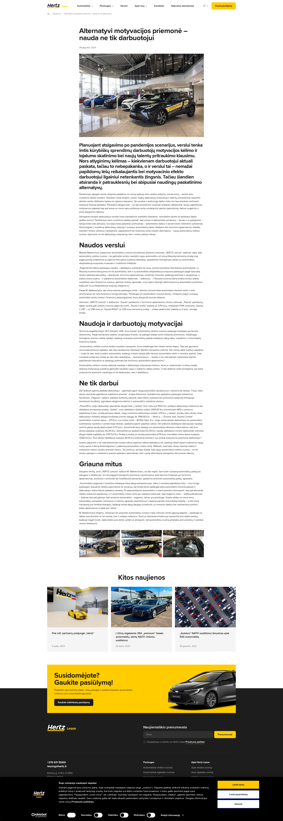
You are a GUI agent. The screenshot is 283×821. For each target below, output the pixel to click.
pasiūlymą (197, 302)
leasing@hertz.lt (56, 766)
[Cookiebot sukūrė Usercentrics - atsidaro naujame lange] (39, 815)
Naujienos (57, 13)
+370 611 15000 (56, 762)
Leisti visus (238, 784)
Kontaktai (159, 6)
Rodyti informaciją (170, 815)
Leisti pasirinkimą (238, 794)
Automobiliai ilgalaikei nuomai (158, 772)
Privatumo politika (195, 742)
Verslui (124, 6)
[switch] (98, 815)
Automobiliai (83, 6)
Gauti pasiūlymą (223, 6)
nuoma (186, 449)
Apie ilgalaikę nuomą (202, 772)
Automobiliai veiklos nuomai (157, 767)
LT (204, 6)
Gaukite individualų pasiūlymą (74, 702)
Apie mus (140, 6)
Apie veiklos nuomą (201, 767)
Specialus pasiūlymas (182, 6)
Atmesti (238, 804)
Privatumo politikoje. (82, 801)
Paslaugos (105, 6)
